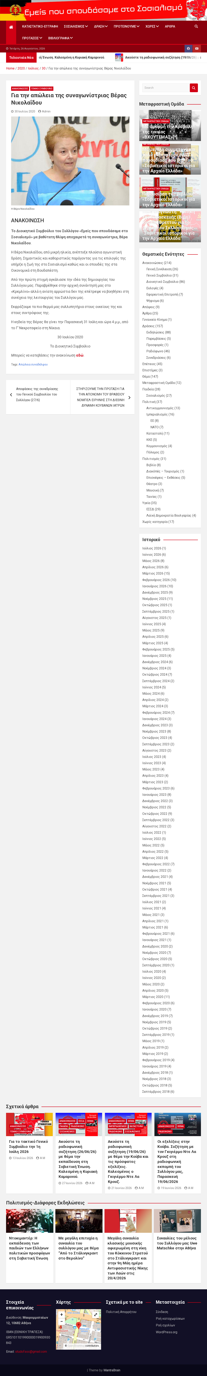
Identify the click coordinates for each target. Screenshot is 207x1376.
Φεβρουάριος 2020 (156, 1003)
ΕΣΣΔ (150, 509)
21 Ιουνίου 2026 (121, 1188)
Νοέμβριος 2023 (154, 731)
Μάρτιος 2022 (152, 858)
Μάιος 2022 (151, 845)
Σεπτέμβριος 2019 (156, 1035)
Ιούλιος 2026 (151, 548)
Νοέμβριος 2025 (154, 599)
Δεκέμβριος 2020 (155, 946)
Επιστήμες (150, 370)
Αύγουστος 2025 (154, 618)
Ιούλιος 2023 (151, 757)
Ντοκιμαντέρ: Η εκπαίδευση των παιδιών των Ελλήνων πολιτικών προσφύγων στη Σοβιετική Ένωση (29, 1248)
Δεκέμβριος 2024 (155, 662)
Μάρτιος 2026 (152, 573)
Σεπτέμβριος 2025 (156, 611)
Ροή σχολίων (165, 1325)
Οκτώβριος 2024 (154, 674)
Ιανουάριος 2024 (154, 719)
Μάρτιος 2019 (152, 1054)
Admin (46, 111)
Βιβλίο (151, 465)
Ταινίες (151, 497)
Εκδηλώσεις (155, 332)
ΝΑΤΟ (154, 427)
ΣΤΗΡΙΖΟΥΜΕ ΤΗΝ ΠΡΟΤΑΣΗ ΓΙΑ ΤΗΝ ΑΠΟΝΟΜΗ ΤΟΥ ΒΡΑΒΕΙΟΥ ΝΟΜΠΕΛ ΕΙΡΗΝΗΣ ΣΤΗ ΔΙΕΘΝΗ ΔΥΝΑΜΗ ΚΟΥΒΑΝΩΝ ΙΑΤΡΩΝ (100, 397)
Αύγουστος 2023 (154, 750)
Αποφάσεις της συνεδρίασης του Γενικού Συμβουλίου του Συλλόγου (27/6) (37, 394)
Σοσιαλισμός (74, 26)
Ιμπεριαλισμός (157, 414)
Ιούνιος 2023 (151, 763)
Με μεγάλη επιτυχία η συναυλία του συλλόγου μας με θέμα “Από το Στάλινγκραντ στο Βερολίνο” (78, 1248)
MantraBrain (112, 1370)
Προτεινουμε (125, 26)
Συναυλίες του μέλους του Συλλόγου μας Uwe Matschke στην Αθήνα (177, 1243)
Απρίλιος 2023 (153, 776)
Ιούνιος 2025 (151, 624)
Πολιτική (149, 402)
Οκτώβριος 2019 (154, 1028)
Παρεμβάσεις (156, 339)
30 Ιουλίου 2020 (25, 111)
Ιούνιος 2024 (151, 687)
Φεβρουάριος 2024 (156, 713)
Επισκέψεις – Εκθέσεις (163, 478)
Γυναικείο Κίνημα (154, 320)
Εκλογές (152, 288)
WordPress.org (166, 1332)
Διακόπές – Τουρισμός (163, 471)
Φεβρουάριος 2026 (156, 580)
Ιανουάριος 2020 (154, 1009)
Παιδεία (148, 389)
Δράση (99, 26)
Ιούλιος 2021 (151, 902)
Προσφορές (155, 345)
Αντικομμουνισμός (160, 408)
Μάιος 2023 (151, 769)
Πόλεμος (152, 452)
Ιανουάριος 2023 (154, 795)
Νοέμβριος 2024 (154, 668)
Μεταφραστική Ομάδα (156, 121)
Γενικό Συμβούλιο (41, 88)
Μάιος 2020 (151, 984)
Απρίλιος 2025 (153, 637)
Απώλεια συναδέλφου (33, 364)
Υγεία (146, 503)
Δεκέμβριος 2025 (155, 592)
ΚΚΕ (149, 440)
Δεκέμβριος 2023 (155, 725)
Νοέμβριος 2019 (154, 1022)
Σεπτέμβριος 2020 (156, 965)
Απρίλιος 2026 (153, 567)
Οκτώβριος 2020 (154, 959)
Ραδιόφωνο (154, 351)
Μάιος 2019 (151, 1041)
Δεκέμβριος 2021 (155, 877)
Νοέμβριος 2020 (154, 953)
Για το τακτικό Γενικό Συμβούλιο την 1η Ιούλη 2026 (28, 1146)
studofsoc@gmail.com (31, 1352)
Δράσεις (148, 326)
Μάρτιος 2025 (152, 643)
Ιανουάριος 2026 (154, 586)
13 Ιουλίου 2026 (23, 1158)
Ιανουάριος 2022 (154, 870)
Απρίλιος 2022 (153, 852)
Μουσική (152, 490)
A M (42, 1158)
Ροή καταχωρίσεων (170, 1318)
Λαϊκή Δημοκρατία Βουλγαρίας (168, 515)
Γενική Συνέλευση (159, 269)
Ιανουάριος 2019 (154, 1066)
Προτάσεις (30, 38)
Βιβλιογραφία (58, 38)
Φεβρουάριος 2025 (156, 649)
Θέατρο (151, 484)
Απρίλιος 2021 (153, 921)
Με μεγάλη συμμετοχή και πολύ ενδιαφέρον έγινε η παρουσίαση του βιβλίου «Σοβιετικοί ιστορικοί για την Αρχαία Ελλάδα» (168, 160)
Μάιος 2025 (151, 630)
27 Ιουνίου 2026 (72, 1183)
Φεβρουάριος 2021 (156, 934)
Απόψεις (148, 307)
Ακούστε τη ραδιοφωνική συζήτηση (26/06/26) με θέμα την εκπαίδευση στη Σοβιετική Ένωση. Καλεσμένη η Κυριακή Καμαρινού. (78, 1159)
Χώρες (150, 26)
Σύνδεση (162, 1312)
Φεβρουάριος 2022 (156, 864)
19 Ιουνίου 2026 (171, 1188)
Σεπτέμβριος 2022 (156, 820)
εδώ (79, 355)
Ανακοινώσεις (20, 88)
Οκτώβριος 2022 (154, 814)
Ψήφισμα (152, 301)
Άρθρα (170, 26)
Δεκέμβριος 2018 (155, 1073)
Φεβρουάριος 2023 (156, 788)
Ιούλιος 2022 (151, 832)
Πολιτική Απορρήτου (121, 1312)
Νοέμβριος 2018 (154, 1079)
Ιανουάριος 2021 (154, 940)
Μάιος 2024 (151, 693)
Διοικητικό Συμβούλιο (162, 282)
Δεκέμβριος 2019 (155, 1016)
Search (194, 87)
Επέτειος (149, 364)
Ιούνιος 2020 (151, 978)
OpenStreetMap (76, 1345)
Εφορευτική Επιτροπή (162, 294)
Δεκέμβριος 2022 (155, 801)
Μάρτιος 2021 (152, 927)
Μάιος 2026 (151, 561)
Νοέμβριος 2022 (154, 807)
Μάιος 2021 (151, 915)
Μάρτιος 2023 (152, 782)
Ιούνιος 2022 (151, 839)
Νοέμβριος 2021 (154, 883)
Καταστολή (154, 433)
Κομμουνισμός (156, 446)
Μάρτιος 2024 (152, 706)
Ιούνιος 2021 (151, 908)
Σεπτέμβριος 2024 (156, 681)
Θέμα (146, 376)
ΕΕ (152, 421)
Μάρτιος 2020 (152, 997)
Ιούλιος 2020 (151, 971)
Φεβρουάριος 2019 (156, 1060)
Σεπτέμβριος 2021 (156, 896)
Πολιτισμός (151, 459)
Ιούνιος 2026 (151, 555)
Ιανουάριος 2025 (154, 656)
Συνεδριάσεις (156, 358)
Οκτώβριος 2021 (154, 889)
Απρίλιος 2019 (153, 1047)
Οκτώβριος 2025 (154, 605)
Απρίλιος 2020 (153, 990)
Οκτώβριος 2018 (154, 1085)
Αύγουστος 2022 (154, 826)
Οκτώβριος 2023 (154, 738)
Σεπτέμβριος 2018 (156, 1092)
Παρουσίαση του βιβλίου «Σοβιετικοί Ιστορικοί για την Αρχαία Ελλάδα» (168, 199)
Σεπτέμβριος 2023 (156, 744)
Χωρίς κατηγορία (155, 522)
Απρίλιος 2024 (153, 700)
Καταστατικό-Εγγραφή (40, 26)
